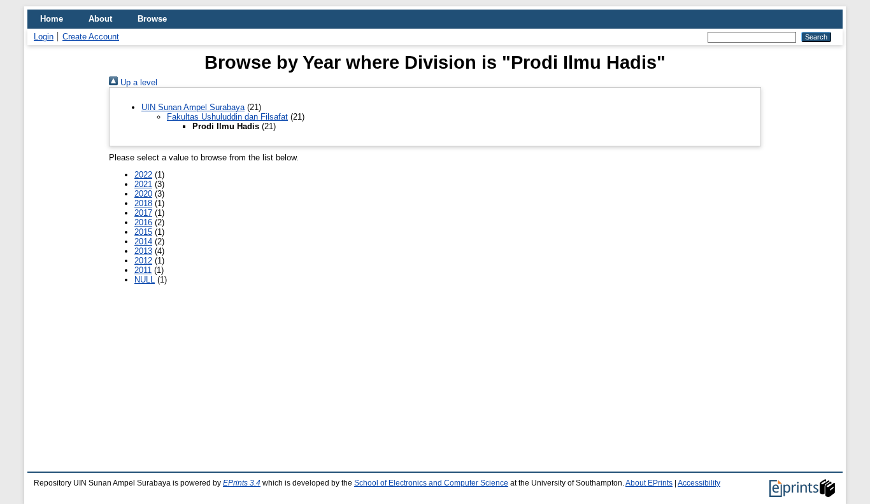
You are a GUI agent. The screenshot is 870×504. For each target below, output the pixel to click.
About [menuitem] (100, 19)
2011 (143, 270)
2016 (143, 222)
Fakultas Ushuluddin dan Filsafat (227, 117)
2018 (143, 203)
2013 (143, 251)
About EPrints (649, 483)
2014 (143, 241)
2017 (143, 213)
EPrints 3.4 (241, 483)
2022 (143, 174)
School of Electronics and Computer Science (431, 483)
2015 (143, 232)
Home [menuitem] (51, 19)
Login (43, 36)
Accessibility (699, 483)
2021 (143, 184)
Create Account (90, 36)
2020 (143, 194)
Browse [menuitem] (152, 19)
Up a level (137, 82)
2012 (143, 260)
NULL (144, 279)
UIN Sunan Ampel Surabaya (193, 107)
